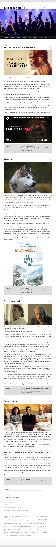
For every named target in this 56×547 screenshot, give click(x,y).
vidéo (20, 536)
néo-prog (39, 527)
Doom (30, 520)
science (22, 533)
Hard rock (35, 520)
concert (7, 520)
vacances (15, 535)
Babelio (16, 195)
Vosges (37, 291)
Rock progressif (44, 388)
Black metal (29, 517)
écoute (29, 535)
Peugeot (38, 391)
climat (45, 517)
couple (28, 480)
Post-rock (22, 530)
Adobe (28, 391)
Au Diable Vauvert (30, 289)
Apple (27, 146)
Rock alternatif (37, 530)
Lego (20, 523)
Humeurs (18, 37)
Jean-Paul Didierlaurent (43, 289)
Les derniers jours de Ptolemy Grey (20, 47)
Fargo (34, 391)
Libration (6, 504)
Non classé (33, 527)
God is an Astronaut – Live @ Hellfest (12, 507)
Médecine (7, 527)
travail (9, 536)
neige (27, 291)
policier (11, 530)
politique (17, 529)
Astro (46, 37)
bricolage (34, 517)
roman (30, 291)
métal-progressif (22, 526)
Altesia (22, 354)
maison (41, 480)
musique (36, 388)
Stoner (39, 533)
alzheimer (29, 147)
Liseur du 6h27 (16, 228)
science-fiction (31, 532)
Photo (41, 37)
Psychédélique (29, 530)
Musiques (24, 37)
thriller (5, 536)
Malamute (8, 159)
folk (32, 520)
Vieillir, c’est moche (13, 301)
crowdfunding (19, 520)
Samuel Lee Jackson (40, 147)
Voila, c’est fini (10, 401)
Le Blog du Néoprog (14, 7)
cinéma (40, 516)
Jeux (16, 523)
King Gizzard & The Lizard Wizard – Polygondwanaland (16, 510)
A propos (12, 37)
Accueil (6, 37)
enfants (31, 480)
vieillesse (23, 149)
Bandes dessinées (20, 517)
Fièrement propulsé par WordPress (28, 542)
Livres (30, 37)
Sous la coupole (8, 509)
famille (38, 480)
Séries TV (35, 37)
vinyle (24, 536)
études (35, 480)
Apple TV (33, 147)
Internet (32, 388)
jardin (13, 523)
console (12, 520)
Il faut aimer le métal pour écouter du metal (14, 506)
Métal (13, 527)
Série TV (46, 147)
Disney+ (26, 520)
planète (7, 529)
